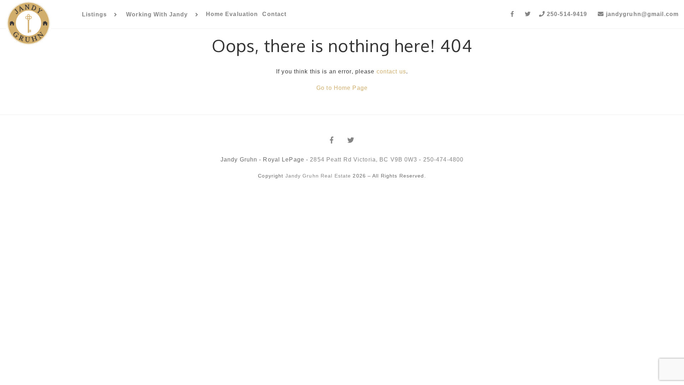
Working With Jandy (157, 14)
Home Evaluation (232, 14)
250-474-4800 (443, 159)
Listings (94, 14)
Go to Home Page (342, 88)
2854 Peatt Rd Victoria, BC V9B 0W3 (363, 159)
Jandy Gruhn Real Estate (318, 176)
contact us (391, 71)
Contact (274, 14)
